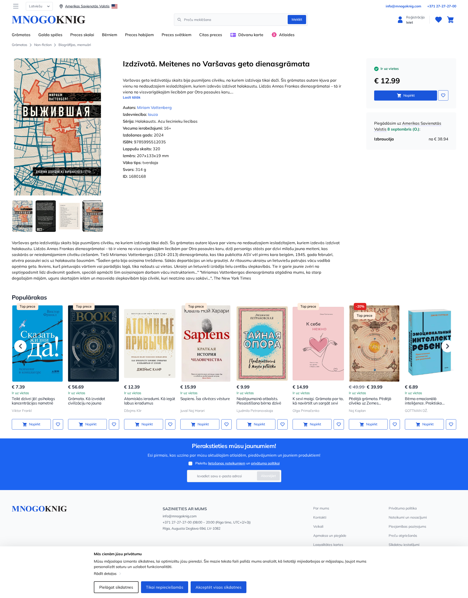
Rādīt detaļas (105, 573)
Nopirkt (409, 95)
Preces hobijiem (139, 34)
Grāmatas (21, 34)
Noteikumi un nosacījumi (408, 517)
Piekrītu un (237, 463)
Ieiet (409, 22)
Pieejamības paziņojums (407, 526)
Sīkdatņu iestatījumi (404, 544)
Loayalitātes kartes (328, 544)
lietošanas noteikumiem (226, 463)
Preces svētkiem (176, 34)
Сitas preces (210, 34)
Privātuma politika (403, 508)
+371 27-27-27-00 (441, 6)
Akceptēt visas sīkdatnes (218, 587)
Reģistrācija (415, 17)
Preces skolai (82, 34)
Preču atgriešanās (403, 535)
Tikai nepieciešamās (164, 587)
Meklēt (297, 19)
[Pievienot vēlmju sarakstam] (443, 95)
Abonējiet (268, 476)
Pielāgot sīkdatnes (116, 587)
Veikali (318, 526)
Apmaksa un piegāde (329, 535)
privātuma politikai (265, 463)
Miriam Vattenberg (154, 107)
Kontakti (319, 517)
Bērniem (109, 34)
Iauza (153, 114)
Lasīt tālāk (132, 97)
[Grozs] (450, 20)
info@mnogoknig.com (403, 6)
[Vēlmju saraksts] (438, 20)
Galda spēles (50, 34)
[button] (20, 346)
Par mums (321, 508)
